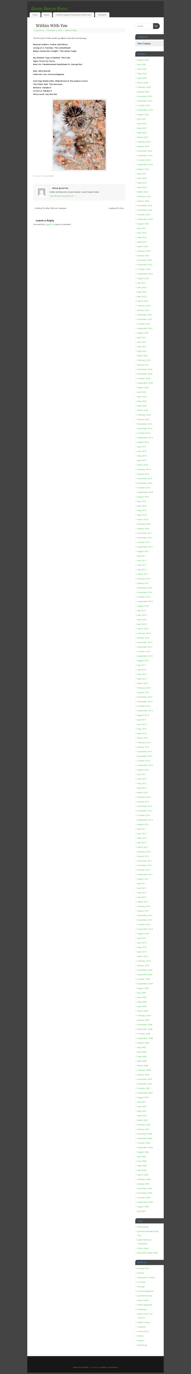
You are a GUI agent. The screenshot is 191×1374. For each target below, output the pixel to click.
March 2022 (143, 301)
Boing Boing (143, 1226)
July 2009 (142, 992)
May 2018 (142, 510)
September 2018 (145, 492)
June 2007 (142, 1106)
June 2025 (142, 123)
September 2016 (145, 601)
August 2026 (143, 60)
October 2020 (144, 378)
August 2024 (143, 169)
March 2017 (143, 574)
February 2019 (144, 469)
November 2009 (145, 974)
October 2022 (144, 269)
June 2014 (142, 724)
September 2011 (145, 874)
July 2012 (142, 829)
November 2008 (145, 1029)
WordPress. (113, 1367)
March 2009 (143, 1011)
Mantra (104, 1367)
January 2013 (143, 801)
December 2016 (145, 587)
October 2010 (144, 924)
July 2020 (142, 392)
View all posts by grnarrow (63, 196)
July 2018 (142, 501)
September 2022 (145, 273)
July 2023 (142, 228)
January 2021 (143, 364)
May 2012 (142, 838)
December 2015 (145, 642)
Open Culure (143, 1248)
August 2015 (143, 660)
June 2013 (142, 778)
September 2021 (145, 328)
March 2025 (143, 137)
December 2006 (145, 1133)
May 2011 (142, 892)
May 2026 (142, 73)
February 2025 (144, 141)
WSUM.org (142, 1345)
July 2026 (142, 64)
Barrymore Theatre (146, 1277)
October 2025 (144, 105)
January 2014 (143, 747)
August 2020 (143, 387)
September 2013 (145, 765)
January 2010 (143, 965)
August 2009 (143, 988)
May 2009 (142, 1001)
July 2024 (142, 173)
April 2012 (142, 842)
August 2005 (143, 1206)
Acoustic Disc (143, 1268)
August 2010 (143, 933)
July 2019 (142, 446)
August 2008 (143, 1042)
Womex (141, 1340)
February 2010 (144, 961)
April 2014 (142, 733)
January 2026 (143, 91)
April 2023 (142, 242)
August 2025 (143, 114)
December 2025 (145, 96)
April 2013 (142, 788)
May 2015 (142, 674)
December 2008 (145, 1024)
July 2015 (142, 665)
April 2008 (142, 1061)
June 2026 (142, 69)
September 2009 (145, 983)
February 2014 (144, 742)
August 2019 (143, 442)
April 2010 (142, 951)
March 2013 (143, 792)
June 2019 (142, 451)
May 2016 (142, 619)
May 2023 (142, 237)
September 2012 (145, 819)
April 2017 (142, 569)
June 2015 (142, 669)
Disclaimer (102, 15)
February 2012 (144, 851)
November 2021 (145, 319)
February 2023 (144, 251)
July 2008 (142, 1047)
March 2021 (143, 355)
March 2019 (143, 465)
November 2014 (145, 701)
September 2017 (145, 546)
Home (35, 15)
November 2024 (145, 155)
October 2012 (144, 815)
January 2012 (143, 856)
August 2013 (143, 769)
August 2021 (143, 333)
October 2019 (144, 433)
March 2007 (143, 1120)
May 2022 (142, 292)
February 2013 (144, 797)
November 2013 (145, 756)
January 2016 (143, 637)
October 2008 (144, 1033)
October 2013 (144, 760)
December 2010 (145, 915)
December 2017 (145, 533)
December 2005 (145, 1188)
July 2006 (142, 1156)
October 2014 (144, 706)
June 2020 (142, 396)
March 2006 (143, 1174)
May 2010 (142, 947)
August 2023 (143, 223)
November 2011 (145, 865)
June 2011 (142, 888)
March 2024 (143, 191)
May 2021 (142, 346)
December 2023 (145, 205)
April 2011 (142, 897)
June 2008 (142, 1052)
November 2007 (145, 1083)
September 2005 (145, 1202)
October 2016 (144, 596)
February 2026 (144, 87)
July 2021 (142, 337)
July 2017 (142, 556)
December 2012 (145, 806)
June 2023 (142, 232)
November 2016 (145, 592)
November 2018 (145, 483)
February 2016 (144, 633)
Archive (141, 1273)
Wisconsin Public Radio (148, 1252)
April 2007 (142, 1115)
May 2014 (142, 728)
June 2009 (142, 997)
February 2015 (144, 687)
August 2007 (143, 1097)
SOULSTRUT (143, 1331)
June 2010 (142, 942)
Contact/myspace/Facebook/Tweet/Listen (73, 15)
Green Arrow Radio (49, 8)
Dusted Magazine (145, 1291)
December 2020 (145, 369)
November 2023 (145, 210)
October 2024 (144, 160)
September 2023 (145, 219)
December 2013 (145, 751)
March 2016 (143, 628)
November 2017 (145, 537)
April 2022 (142, 296)
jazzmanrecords (145, 1295)
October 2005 (144, 1197)
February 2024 (144, 196)
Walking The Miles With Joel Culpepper (50, 208)
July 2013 (142, 774)
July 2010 (142, 938)
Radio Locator (144, 1322)
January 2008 (143, 1074)
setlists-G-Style (71, 30)
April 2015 (142, 678)
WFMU (141, 1336)
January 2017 (143, 583)
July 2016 (142, 610)
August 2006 (143, 1152)
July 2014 (142, 719)
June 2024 (142, 178)
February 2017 (144, 578)
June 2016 (142, 615)
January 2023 (143, 255)
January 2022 (143, 310)
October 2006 (144, 1143)
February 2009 (144, 1015)
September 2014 (145, 710)
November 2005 (145, 1193)
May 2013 (142, 783)
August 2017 (143, 551)
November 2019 (145, 428)
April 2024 (142, 187)
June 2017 (142, 560)
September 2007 (145, 1092)
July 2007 (142, 1102)
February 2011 (144, 906)
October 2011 (144, 870)
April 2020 (142, 405)
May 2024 (142, 182)
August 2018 (143, 496)
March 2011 (143, 901)
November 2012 (145, 810)
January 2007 (143, 1129)
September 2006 (145, 1147)
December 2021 (145, 314)
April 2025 (142, 132)
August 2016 (143, 606)
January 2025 (143, 146)
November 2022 (145, 264)
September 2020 (145, 383)
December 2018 (145, 478)
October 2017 (144, 542)
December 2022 (145, 260)
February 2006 (144, 1179)
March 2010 (143, 956)
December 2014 (145, 697)
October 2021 (144, 323)
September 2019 (145, 437)
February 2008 (144, 1070)
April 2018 (142, 515)
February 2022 (144, 305)
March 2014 (143, 738)
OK (155, 26)
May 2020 (142, 401)
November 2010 (145, 920)
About (46, 15)
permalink (49, 176)
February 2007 (144, 1124)
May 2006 (142, 1165)
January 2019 (143, 474)
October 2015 (144, 651)
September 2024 (145, 164)
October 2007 (144, 1088)
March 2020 (143, 410)
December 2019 (145, 424)
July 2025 (142, 119)
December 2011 (145, 860)
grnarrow (40, 30)
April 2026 (142, 78)
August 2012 (143, 824)
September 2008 (145, 1038)
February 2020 (144, 414)
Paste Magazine (145, 1304)
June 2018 (142, 505)
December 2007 (145, 1079)
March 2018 (143, 519)
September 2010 (145, 929)
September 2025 (145, 110)
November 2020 (145, 373)
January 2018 (143, 528)
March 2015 (143, 683)
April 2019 (142, 460)
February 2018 (144, 524)
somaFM (141, 1327)
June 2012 (142, 833)
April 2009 (142, 1006)
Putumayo (142, 1309)
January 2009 (143, 1020)
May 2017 (142, 565)
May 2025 (142, 128)
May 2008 (142, 1056)
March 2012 (143, 847)
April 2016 (142, 624)
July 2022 (142, 282)
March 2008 (143, 1065)
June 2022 (142, 287)
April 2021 (142, 351)
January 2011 (143, 910)
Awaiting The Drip (116, 208)
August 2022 (143, 278)
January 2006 (143, 1183)
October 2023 (144, 214)
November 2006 (145, 1138)
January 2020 (143, 419)
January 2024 (143, 201)
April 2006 (142, 1170)
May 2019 (142, 455)
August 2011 (143, 879)
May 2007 (142, 1111)
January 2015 (143, 692)
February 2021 (144, 360)
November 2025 (145, 100)
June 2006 (142, 1161)
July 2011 (142, 883)
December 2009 (145, 970)
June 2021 (142, 342)
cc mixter (142, 1282)
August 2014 (143, 715)
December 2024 (145, 151)
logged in (49, 224)
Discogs (141, 1286)
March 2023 (143, 246)
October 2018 (144, 487)
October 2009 (144, 979)
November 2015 (145, 647)
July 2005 (142, 1211)
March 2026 (143, 82)
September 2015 (145, 656)
